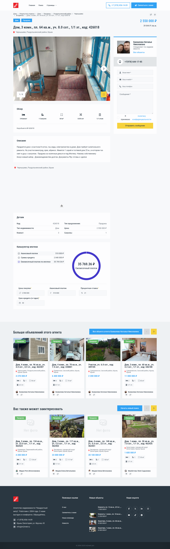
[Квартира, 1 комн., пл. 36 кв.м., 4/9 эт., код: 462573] (92, 529)
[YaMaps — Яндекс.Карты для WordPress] (61, 205)
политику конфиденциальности (141, 117)
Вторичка (20, 15)
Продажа (47, 14)
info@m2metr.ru (23, 527)
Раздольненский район (62, 14)
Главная (32, 5)
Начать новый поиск (130, 408)
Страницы (50, 5)
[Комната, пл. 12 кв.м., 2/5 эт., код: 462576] (92, 508)
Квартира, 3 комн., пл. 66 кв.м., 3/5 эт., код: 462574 (110, 521)
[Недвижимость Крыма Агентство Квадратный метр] (15, 5)
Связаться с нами (145, 5)
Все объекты (139, 52)
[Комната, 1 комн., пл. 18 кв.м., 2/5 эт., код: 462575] (92, 515)
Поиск (41, 5)
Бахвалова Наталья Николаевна (142, 43)
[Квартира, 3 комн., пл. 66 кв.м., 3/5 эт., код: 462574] (92, 522)
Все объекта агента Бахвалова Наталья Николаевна (116, 331)
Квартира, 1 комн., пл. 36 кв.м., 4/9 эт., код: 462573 (110, 528)
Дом (15, 14)
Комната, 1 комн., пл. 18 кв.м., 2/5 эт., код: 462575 (109, 514)
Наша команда (68, 518)
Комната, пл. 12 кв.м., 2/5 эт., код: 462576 (109, 507)
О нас (64, 507)
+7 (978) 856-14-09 (120, 5)
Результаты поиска (27, 14)
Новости (65, 523)
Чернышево (78, 14)
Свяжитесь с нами (69, 512)
